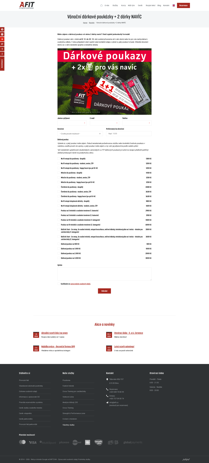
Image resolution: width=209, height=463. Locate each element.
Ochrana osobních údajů (28, 391)
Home (85, 23)
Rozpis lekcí (150, 5)
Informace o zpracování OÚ (29, 397)
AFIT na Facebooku (2, 29)
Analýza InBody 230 (70, 402)
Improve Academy (2, 39)
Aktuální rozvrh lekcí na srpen (54, 332)
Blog (159, 5)
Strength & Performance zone (74, 413)
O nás (107, 5)
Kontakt (166, 5)
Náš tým (131, 5)
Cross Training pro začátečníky (74, 391)
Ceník (140, 5)
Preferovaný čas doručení (115, 129)
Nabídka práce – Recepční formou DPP (58, 346)
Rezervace (183, 5)
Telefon (124, 118)
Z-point (3, 53)
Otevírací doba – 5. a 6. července (128, 332)
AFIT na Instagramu (2, 34)
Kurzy (123, 5)
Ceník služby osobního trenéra (30, 408)
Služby (115, 5)
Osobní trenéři (2, 44)
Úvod (102, 5)
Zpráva (59, 265)
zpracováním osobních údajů (80, 284)
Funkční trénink (68, 386)
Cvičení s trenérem (70, 419)
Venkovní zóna (68, 397)
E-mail (92, 118)
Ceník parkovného (26, 419)
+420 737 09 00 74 (116, 399)
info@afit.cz (113, 402)
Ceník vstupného (25, 413)
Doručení (60, 129)
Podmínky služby (84, 459)
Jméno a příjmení (63, 118)
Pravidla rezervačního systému (31, 402)
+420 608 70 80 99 (116, 392)
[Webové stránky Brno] (186, 459)
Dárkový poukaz (63, 139)
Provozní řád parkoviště (28, 424)
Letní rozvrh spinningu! (124, 346)
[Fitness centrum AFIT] (27, 5)
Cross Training (68, 408)
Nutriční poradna (3, 48)
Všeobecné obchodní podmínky (31, 386)
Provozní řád (24, 380)
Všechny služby (68, 425)
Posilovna (66, 380)
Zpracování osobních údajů (68, 459)
